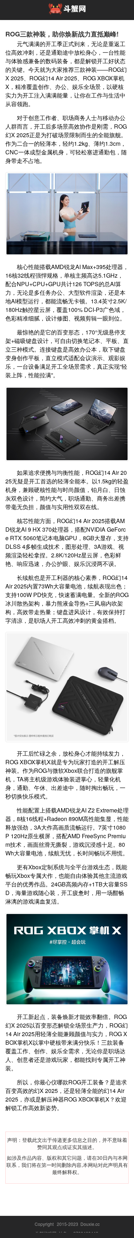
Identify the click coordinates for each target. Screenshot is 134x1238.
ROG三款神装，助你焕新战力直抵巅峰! (62, 34)
